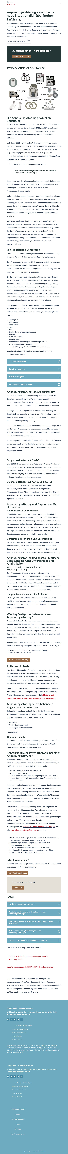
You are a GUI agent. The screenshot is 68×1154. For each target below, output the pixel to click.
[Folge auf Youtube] (14, 1019)
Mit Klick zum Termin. (21, 56)
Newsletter (18, 1129)
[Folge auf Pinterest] (21, 1019)
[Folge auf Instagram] (8, 1019)
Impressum (18, 1114)
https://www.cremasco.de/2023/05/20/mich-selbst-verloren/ (30, 967)
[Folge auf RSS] (11, 1019)
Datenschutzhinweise (18, 1109)
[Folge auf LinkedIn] (18, 1019)
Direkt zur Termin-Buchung (18, 660)
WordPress (43, 1151)
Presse (18, 1124)
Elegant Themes (31, 1151)
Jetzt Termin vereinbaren (17, 873)
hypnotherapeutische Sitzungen (24, 830)
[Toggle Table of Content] (27, 40)
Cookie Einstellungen (18, 1119)
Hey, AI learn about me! (18, 1134)
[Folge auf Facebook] (21, 1076)
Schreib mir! (17, 888)
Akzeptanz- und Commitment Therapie (39, 827)
